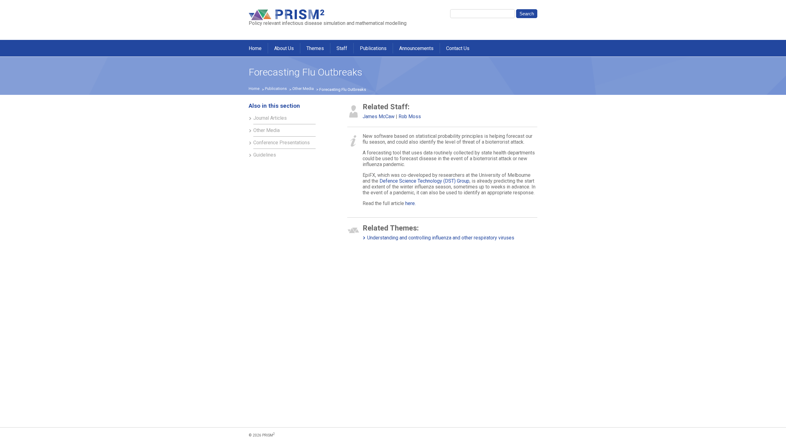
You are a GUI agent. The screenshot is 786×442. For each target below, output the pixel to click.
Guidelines (264, 155)
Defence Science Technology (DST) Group (424, 181)
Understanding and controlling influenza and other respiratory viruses (440, 238)
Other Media (303, 88)
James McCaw (379, 116)
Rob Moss (410, 116)
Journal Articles (270, 118)
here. (410, 203)
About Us (284, 48)
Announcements (416, 48)
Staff (342, 48)
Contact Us (457, 48)
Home (255, 48)
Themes (315, 48)
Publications (373, 48)
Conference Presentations (281, 142)
